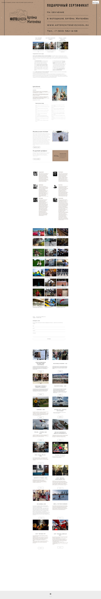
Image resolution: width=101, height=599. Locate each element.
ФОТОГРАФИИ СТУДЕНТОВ (23, 2)
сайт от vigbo (50, 596)
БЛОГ (32, 2)
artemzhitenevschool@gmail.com (41, 316)
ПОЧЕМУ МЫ (4, 2)
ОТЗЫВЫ (17, 2)
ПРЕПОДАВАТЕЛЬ (9, 2)
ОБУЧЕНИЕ (13, 2)
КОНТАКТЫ (29, 2)
